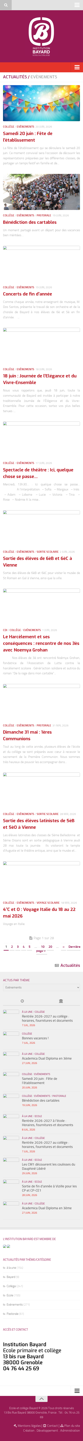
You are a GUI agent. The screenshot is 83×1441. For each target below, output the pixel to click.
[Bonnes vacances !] (11, 1040)
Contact (52, 1426)
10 (43, 947)
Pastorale (44, 215)
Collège (8, 126)
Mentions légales (29, 1426)
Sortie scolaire (48, 552)
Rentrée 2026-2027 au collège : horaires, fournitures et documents (47, 1018)
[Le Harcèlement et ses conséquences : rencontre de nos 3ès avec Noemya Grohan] (41, 607)
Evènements (25, 126)
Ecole (38, 1116)
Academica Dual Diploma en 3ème (47, 1058)
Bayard (11, 1277)
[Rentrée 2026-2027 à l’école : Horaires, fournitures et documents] (11, 1122)
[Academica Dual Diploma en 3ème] (11, 1060)
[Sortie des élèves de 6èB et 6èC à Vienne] (41, 528)
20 (50, 947)
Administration (70, 1430)
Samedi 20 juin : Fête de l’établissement (39, 1081)
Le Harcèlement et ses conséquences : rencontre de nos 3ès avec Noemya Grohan (41, 643)
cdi (5, 630)
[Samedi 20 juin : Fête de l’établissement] (41, 103)
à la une (27, 1011)
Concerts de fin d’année (27, 294)
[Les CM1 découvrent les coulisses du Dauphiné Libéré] (11, 1166)
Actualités (70, 965)
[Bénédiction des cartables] (41, 192)
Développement (47, 1430)
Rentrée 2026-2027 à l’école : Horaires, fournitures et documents (47, 1123)
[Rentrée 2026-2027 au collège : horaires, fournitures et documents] (11, 1018)
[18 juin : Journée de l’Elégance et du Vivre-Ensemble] (41, 346)
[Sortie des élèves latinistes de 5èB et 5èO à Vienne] (41, 790)
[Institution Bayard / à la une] (61, 1001)
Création (28, 1430)
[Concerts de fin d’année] (41, 264)
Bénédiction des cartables (30, 222)
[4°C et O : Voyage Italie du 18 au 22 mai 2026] (41, 879)
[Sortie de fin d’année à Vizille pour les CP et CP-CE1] (11, 1188)
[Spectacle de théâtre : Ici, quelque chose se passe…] (41, 440)
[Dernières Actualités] (22, 1001)
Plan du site (71, 1426)
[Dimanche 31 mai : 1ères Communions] (41, 702)
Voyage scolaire (48, 903)
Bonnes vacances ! (35, 1038)
